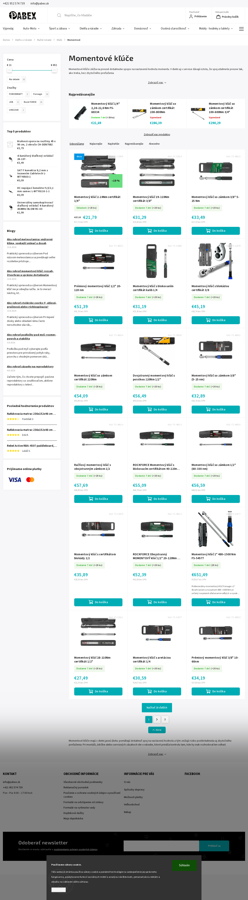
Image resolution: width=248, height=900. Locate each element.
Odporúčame (77, 144)
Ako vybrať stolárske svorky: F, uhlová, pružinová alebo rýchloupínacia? (32, 305)
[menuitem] (10, 28)
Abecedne (154, 144)
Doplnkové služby (74, 813)
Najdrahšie (113, 144)
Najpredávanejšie (134, 144)
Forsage (40, 94)
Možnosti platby (133, 797)
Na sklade (17, 79)
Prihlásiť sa (214, 846)
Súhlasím (184, 865)
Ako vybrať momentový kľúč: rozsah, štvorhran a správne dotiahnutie (30, 273)
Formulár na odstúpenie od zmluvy (83, 802)
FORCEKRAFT (18, 94)
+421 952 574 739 (12, 787)
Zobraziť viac (155, 83)
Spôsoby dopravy (134, 790)
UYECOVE (16, 110)
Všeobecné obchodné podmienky (83, 782)
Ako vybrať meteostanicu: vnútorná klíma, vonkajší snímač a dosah (30, 241)
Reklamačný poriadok (76, 787)
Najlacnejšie (96, 144)
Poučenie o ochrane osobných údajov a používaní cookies (92, 795)
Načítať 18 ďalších (157, 708)
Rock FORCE (33, 102)
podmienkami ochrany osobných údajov (75, 849)
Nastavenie (58, 890)
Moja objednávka (73, 819)
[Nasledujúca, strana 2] (156, 719)
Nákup (127, 812)
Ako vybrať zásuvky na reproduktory (30, 367)
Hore (158, 730)
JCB (13, 102)
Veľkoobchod (132, 805)
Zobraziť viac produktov (157, 134)
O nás (127, 782)
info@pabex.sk (11, 782)
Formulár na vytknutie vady (79, 808)
